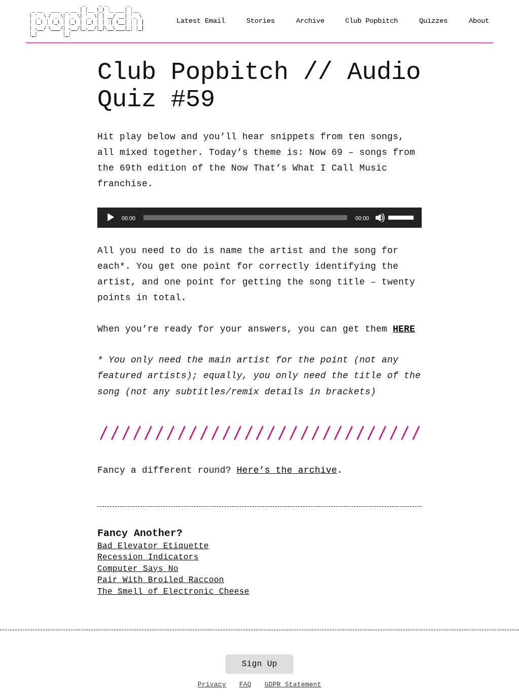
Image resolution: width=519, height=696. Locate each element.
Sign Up (259, 664)
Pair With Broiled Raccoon (160, 580)
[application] (259, 218)
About (479, 21)
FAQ (245, 684)
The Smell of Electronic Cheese (173, 591)
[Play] (110, 218)
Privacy (212, 684)
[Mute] (380, 218)
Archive (310, 21)
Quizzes (433, 21)
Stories (260, 21)
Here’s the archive (287, 470)
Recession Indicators (148, 557)
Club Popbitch (371, 21)
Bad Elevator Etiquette (153, 546)
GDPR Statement (293, 684)
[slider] (402, 217)
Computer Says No (137, 569)
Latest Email (200, 21)
